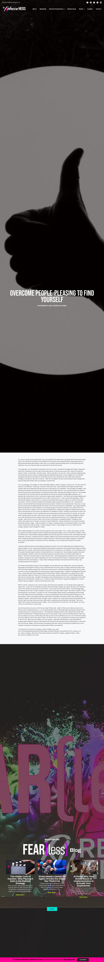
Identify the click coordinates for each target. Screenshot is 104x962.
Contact (98, 9)
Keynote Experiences (56, 9)
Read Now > (25, 892)
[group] (20, 880)
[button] (87, 2)
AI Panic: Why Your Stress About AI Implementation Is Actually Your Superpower (52, 881)
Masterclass (72, 9)
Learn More (82, 959)
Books (81, 9)
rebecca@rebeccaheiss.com (12, 2)
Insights (90, 9)
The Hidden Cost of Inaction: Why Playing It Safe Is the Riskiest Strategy (83, 880)
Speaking (43, 9)
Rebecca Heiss (59, 305)
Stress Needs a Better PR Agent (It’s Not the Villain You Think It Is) (20, 878)
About (35, 9)
